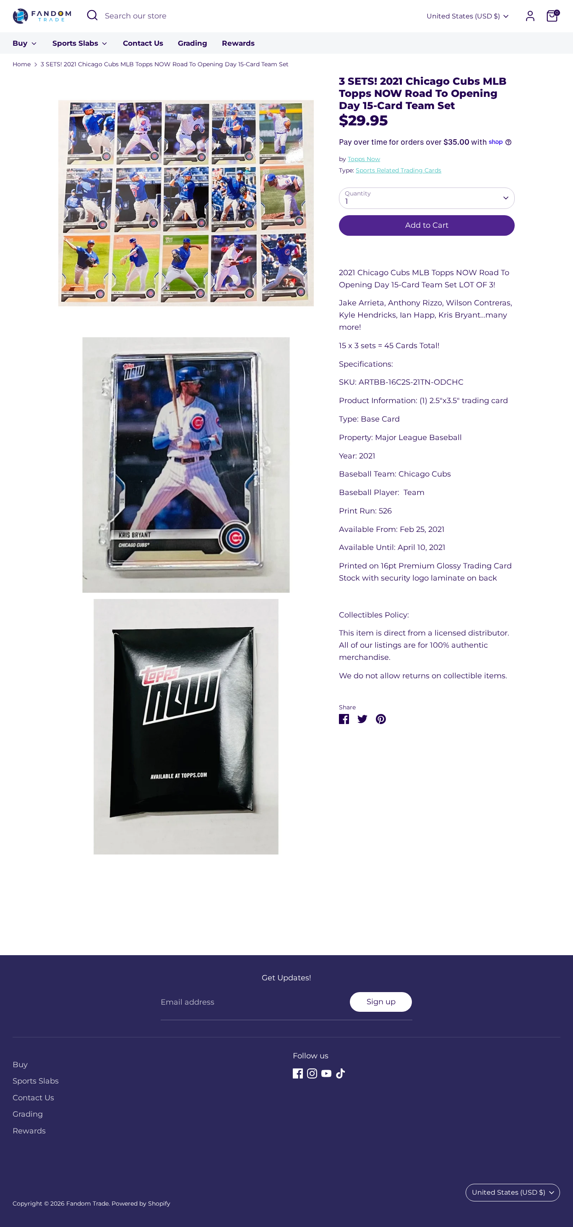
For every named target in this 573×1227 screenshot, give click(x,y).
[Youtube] (326, 1073)
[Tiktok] (341, 1073)
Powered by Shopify (141, 1203)
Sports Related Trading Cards (398, 170)
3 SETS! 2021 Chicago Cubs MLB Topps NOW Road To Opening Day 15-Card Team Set (165, 64)
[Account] (530, 16)
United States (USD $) (463, 16)
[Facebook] (298, 1073)
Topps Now (364, 158)
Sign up (381, 1001)
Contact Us (143, 43)
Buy (21, 43)
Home (22, 64)
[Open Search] (92, 15)
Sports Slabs (76, 43)
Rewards (238, 43)
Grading (192, 43)
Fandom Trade (87, 1203)
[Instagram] (312, 1073)
